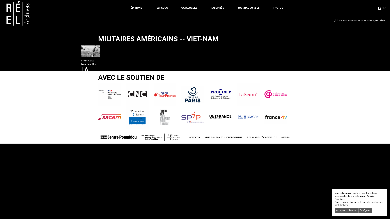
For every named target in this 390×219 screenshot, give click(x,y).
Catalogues (189, 7)
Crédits (285, 137)
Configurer (365, 210)
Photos (278, 7)
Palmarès (217, 7)
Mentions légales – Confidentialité (223, 137)
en (384, 8)
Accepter (340, 210)
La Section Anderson (96, 76)
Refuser (352, 210)
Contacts (194, 137)
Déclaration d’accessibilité (262, 137)
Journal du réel (248, 7)
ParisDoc (162, 7)
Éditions (136, 7)
